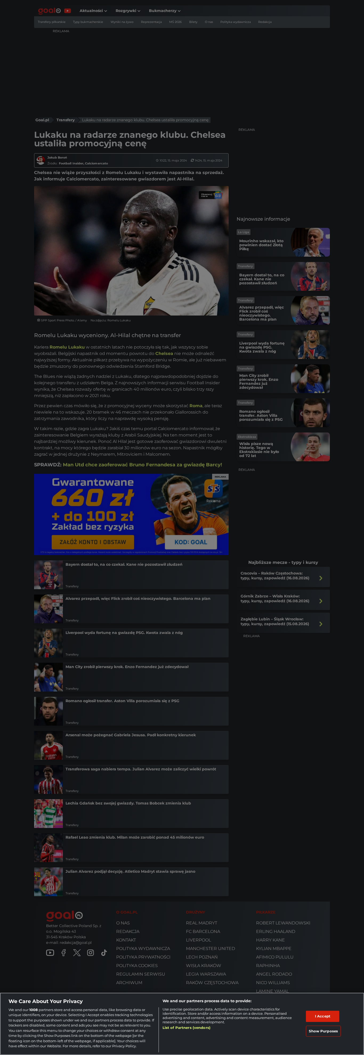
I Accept (322, 1016)
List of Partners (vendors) (187, 1027)
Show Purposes (323, 1031)
